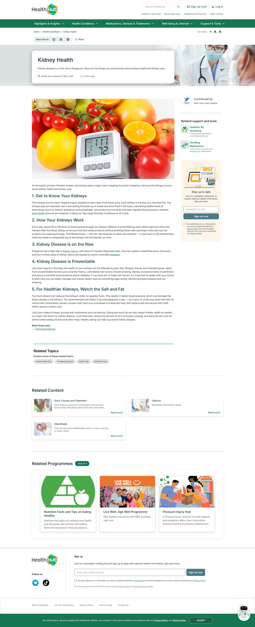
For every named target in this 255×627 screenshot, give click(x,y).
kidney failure (70, 251)
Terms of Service (141, 586)
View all (81, 463)
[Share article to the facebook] (68, 39)
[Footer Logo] (45, 560)
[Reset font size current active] (215, 32)
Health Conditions (83, 23)
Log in (219, 6)
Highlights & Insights (47, 23)
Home (36, 31)
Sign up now (199, 6)
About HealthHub (40, 605)
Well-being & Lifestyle (175, 23)
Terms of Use (192, 229)
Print (81, 39)
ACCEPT (201, 620)
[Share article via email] (54, 39)
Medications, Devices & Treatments (128, 23)
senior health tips (43, 361)
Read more (116, 412)
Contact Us (123, 605)
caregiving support (65, 361)
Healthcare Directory (195, 13)
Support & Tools (211, 23)
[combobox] (162, 7)
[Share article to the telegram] (61, 39)
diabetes (115, 254)
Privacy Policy (196, 233)
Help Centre (216, 13)
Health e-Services (151, 13)
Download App (172, 13)
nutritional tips (100, 361)
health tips (83, 361)
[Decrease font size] (211, 32)
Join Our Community (64, 605)
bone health (38, 213)
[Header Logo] (45, 9)
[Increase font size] (220, 31)
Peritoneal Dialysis (45, 329)
